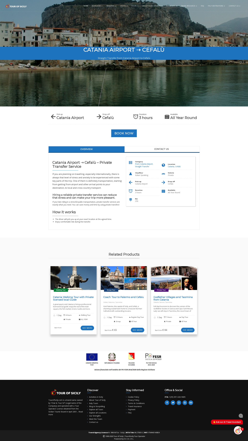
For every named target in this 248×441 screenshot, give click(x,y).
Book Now (124, 133)
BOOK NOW (96, 6)
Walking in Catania (68, 280)
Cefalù (178, 166)
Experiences (171, 6)
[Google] (185, 402)
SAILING (123, 6)
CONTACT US (234, 6)
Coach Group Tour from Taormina (114, 280)
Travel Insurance (135, 406)
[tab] (86, 149)
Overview (86, 149)
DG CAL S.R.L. (129, 439)
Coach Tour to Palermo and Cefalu (123, 297)
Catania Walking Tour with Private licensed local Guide (73, 298)
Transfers (110, 6)
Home (86, 6)
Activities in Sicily (96, 397)
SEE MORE (87, 328)
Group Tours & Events (151, 6)
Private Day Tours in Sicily (177, 282)
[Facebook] (167, 402)
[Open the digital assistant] (238, 430)
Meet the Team (95, 419)
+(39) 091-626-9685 (177, 397)
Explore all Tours (96, 409)
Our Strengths (95, 416)
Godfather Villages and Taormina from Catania (173, 298)
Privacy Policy (133, 400)
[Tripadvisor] (190, 402)
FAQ (202, 6)
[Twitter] (173, 402)
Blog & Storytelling (97, 406)
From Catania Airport (144, 164)
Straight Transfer (142, 166)
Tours (134, 6)
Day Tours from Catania (169, 280)
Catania (171, 166)
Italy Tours (93, 403)
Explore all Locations (97, 412)
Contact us (161, 149)
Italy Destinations (216, 6)
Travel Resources (188, 6)
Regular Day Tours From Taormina (127, 282)
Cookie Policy (133, 397)
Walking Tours (80, 280)
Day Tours (132, 280)
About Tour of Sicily (97, 400)
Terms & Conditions (136, 403)
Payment (131, 409)
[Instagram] (179, 402)
